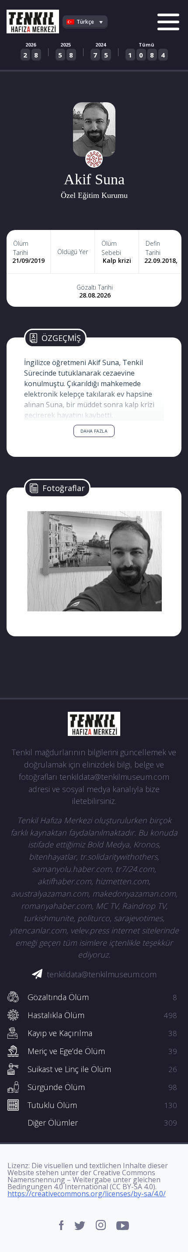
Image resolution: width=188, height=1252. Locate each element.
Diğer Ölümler (102, 1122)
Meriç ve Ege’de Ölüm (102, 1051)
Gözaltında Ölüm (102, 997)
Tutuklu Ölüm (102, 1105)
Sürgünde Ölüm (102, 1087)
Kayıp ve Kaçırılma (102, 1033)
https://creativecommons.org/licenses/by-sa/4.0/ (86, 1193)
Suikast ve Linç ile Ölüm (102, 1069)
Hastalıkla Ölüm (102, 1015)
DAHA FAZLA (94, 431)
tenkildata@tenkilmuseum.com (102, 974)
